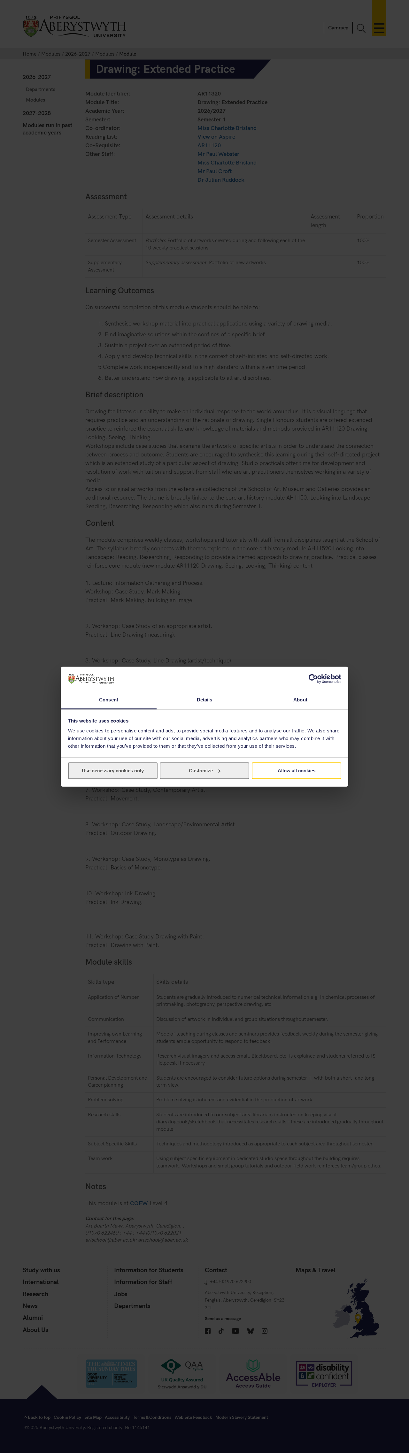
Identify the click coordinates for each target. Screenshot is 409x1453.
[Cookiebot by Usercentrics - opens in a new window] (313, 679)
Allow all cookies (296, 770)
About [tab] (300, 699)
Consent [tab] (108, 699)
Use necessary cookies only (113, 770)
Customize (201, 770)
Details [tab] (204, 699)
